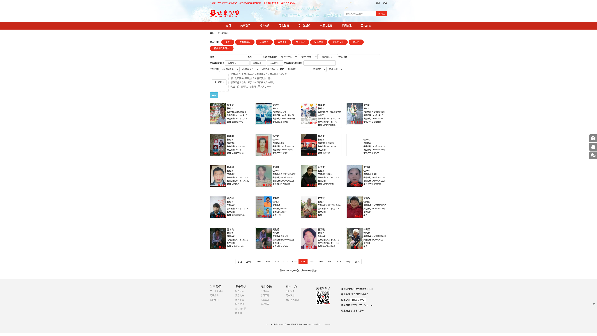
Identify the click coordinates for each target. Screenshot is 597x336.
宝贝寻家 (300, 42)
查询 (214, 95)
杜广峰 (230, 198)
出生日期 (214, 69)
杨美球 (321, 105)
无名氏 (276, 198)
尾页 (357, 261)
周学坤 (230, 136)
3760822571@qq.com (362, 305)
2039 (303, 261)
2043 (338, 261)
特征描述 (342, 57)
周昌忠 (321, 136)
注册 (378, 3)
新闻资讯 (347, 25)
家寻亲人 (264, 42)
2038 (294, 261)
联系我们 (214, 300)
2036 (276, 261)
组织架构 (214, 295)
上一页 (249, 261)
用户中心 (291, 286)
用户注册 (290, 295)
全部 (228, 42)
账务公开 (265, 300)
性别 (250, 57)
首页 (228, 25)
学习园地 (265, 295)
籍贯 (282, 69)
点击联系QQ (359, 300)
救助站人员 (338, 42)
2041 (320, 261)
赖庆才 (276, 136)
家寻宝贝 (318, 42)
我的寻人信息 (292, 300)
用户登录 (290, 291)
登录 (385, 3)
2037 (285, 261)
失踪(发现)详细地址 (293, 63)
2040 (311, 261)
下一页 (348, 261)
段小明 (230, 167)
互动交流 (366, 25)
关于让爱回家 (216, 291)
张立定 (321, 167)
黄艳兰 (276, 105)
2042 (329, 261)
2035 (267, 261)
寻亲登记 (284, 25)
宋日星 (366, 167)
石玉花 (321, 198)
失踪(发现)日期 (270, 57)
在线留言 (265, 291)
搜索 (382, 13)
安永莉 (366, 105)
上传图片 (220, 82)
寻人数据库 (304, 25)
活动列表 (265, 304)
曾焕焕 (276, 167)
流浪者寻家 (244, 42)
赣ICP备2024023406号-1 (309, 325)
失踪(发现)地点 (217, 63)
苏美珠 (366, 198)
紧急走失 (282, 42)
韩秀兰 (366, 229)
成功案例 (265, 25)
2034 (258, 261)
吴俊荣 (230, 105)
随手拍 (356, 42)
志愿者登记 (326, 25)
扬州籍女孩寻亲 (221, 48)
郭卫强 (321, 229)
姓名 (212, 57)
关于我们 (245, 25)
